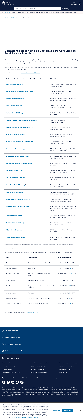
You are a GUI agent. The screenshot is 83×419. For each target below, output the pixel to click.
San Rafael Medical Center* (15, 177)
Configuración (56, 410)
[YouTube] (12, 382)
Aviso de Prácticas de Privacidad (39, 363)
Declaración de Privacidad (31, 417)
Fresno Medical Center (13, 106)
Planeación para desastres (66, 366)
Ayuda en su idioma (7, 369)
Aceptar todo (67, 410)
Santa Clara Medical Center (15, 185)
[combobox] (37, 8)
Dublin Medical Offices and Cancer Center (20, 91)
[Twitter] (3, 382)
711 (70, 263)
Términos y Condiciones (17, 417)
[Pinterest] (17, 382)
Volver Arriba (74, 318)
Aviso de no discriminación (9, 366)
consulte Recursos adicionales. (30, 73)
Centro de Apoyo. (33, 312)
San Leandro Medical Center (15, 170)
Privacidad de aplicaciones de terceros (70, 363)
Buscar (66, 8)
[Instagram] (22, 382)
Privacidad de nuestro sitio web (11, 372)
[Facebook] (8, 382)
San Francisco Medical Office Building (18, 163)
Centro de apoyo (9, 17)
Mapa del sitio (63, 372)
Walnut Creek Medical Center (15, 237)
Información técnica (65, 369)
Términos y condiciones (37, 369)
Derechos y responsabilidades (38, 372)
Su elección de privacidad (37, 366)
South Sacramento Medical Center (17, 199)
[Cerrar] (80, 410)
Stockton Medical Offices (14, 215)
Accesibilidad (6, 363)
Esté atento (7, 12)
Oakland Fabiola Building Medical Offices (19, 127)
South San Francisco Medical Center (18, 206)
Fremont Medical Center (14, 98)
